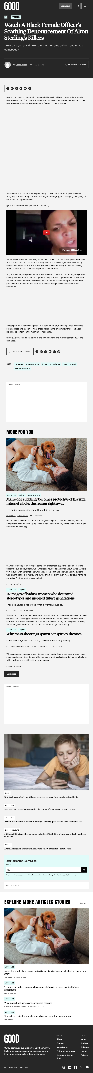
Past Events (34, 495)
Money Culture (12, 830)
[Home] (6, 17)
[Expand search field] (78, 6)
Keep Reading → (13, 584)
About (60, 1039)
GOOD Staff (22, 516)
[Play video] (46, 232)
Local (8, 845)
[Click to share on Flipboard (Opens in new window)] (20, 88)
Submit (85, 870)
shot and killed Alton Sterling (37, 103)
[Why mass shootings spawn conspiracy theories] (46, 1002)
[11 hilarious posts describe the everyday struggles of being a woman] (46, 1016)
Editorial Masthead (66, 1051)
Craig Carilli (12, 611)
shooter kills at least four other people (31, 660)
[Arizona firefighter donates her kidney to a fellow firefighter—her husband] (46, 846)
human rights (69, 364)
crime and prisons (51, 364)
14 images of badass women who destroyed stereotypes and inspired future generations (40, 596)
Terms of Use (36, 875)
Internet (9, 818)
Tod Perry (11, 516)
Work (7, 793)
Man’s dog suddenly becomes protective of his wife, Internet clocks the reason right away (46, 501)
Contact (60, 1043)
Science (85, 1047)
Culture (84, 1055)
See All (83, 903)
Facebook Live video (50, 100)
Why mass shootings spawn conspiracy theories (43, 634)
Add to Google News (77, 65)
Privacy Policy (48, 875)
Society (84, 1043)
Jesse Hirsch (21, 65)
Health (84, 1051)
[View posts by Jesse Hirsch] (7, 65)
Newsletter (62, 1047)
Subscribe (65, 6)
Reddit (70, 565)
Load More (11, 674)
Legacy (22, 495)
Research (9, 805)
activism (19, 364)
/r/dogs (28, 568)
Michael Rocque (39, 646)
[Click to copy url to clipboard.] (29, 88)
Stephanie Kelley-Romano (18, 646)
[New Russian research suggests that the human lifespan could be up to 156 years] (46, 806)
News (83, 1039)
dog (25, 526)
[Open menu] (84, 6)
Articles (16, 17)
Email (10, 864)
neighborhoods (22, 369)
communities (32, 364)
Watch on (66, 250)
